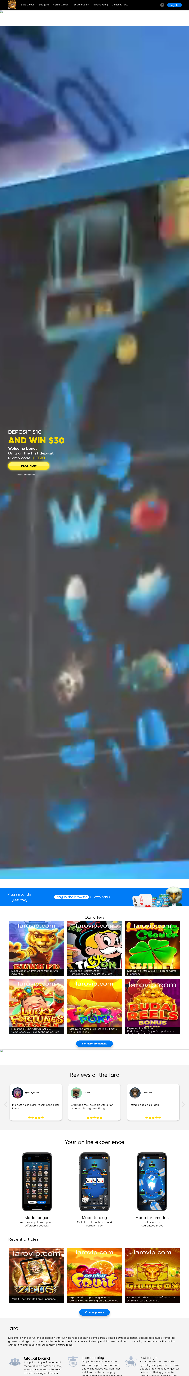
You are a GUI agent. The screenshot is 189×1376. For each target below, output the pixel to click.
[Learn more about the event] (94, 24)
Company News (120, 5)
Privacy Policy (100, 5)
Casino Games (60, 5)
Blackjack (44, 5)
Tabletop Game (81, 5)
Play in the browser (71, 897)
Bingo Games (27, 5)
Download (100, 897)
